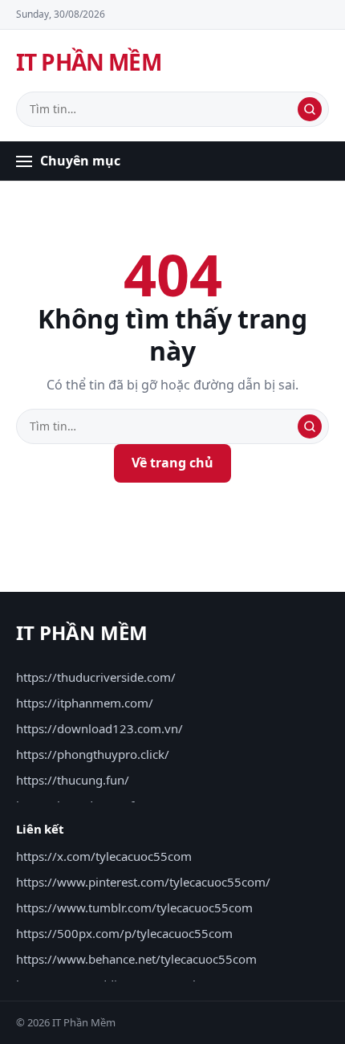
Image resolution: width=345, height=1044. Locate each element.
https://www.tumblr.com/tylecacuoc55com (134, 907)
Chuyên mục (80, 160)
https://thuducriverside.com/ (96, 677)
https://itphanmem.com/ (84, 703)
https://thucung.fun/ (72, 780)
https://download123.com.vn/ (99, 728)
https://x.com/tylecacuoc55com (104, 856)
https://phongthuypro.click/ (92, 754)
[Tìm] (310, 109)
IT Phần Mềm (88, 62)
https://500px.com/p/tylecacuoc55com (124, 933)
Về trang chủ (172, 462)
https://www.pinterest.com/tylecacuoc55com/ (143, 882)
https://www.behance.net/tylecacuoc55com (136, 959)
